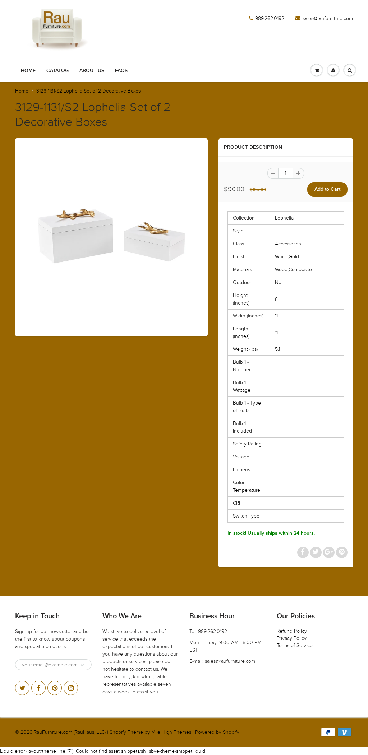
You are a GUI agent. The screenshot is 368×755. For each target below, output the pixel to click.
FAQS (121, 70)
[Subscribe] (82, 665)
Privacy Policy (292, 638)
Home (28, 70)
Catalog (57, 70)
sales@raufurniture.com (328, 18)
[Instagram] (71, 688)
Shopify (118, 732)
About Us (91, 70)
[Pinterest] (54, 688)
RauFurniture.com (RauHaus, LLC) (70, 732)
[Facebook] (38, 688)
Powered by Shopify (217, 732)
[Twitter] (22, 688)
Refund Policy (292, 631)
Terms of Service (295, 645)
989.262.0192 (269, 18)
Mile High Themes (171, 732)
